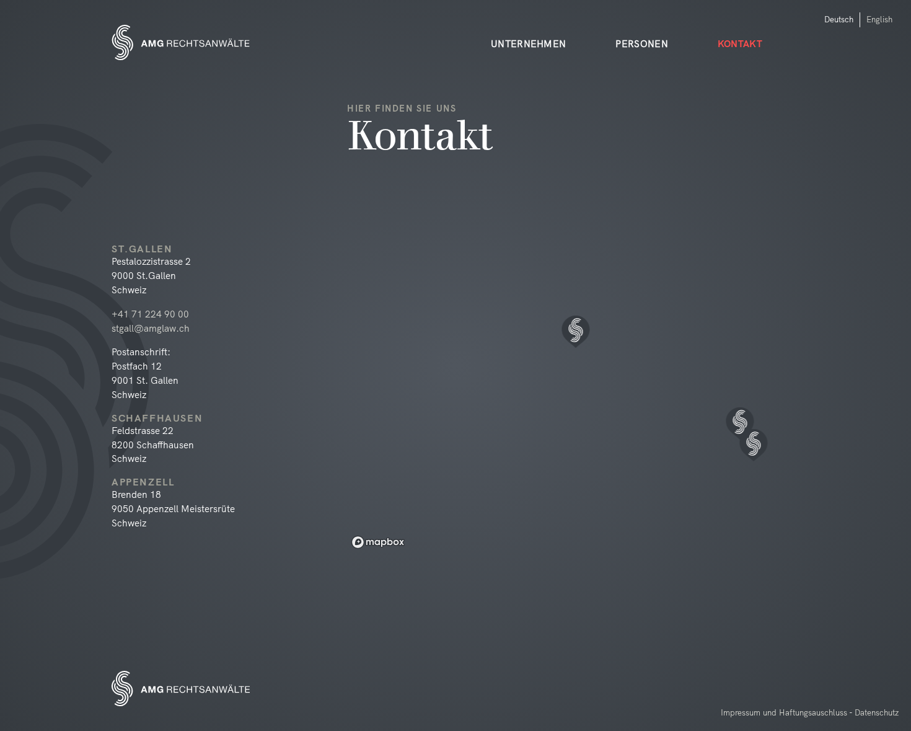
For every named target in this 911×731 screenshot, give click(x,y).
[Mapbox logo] (378, 542)
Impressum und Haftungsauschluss (784, 712)
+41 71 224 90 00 (150, 314)
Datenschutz (877, 712)
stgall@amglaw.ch (151, 328)
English (879, 19)
